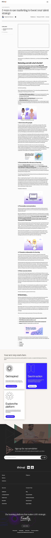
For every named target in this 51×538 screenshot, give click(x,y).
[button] (47, 1)
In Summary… (5, 32)
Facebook (21, 344)
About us (3, 477)
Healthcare (4, 491)
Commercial (4, 503)
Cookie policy (27, 530)
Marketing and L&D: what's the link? (8, 29)
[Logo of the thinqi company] (4, 2)
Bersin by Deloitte (26, 164)
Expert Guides (28, 503)
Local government (5, 494)
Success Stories (29, 494)
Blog (27, 491)
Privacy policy (15, 530)
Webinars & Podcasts (30, 497)
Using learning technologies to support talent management (34, 321)
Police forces (4, 497)
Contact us (4, 480)
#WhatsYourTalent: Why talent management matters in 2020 (34, 318)
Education (4, 500)
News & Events (29, 500)
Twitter (20, 342)
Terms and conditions (34, 530)
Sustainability (21, 530)
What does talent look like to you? (29, 319)
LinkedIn (21, 345)
